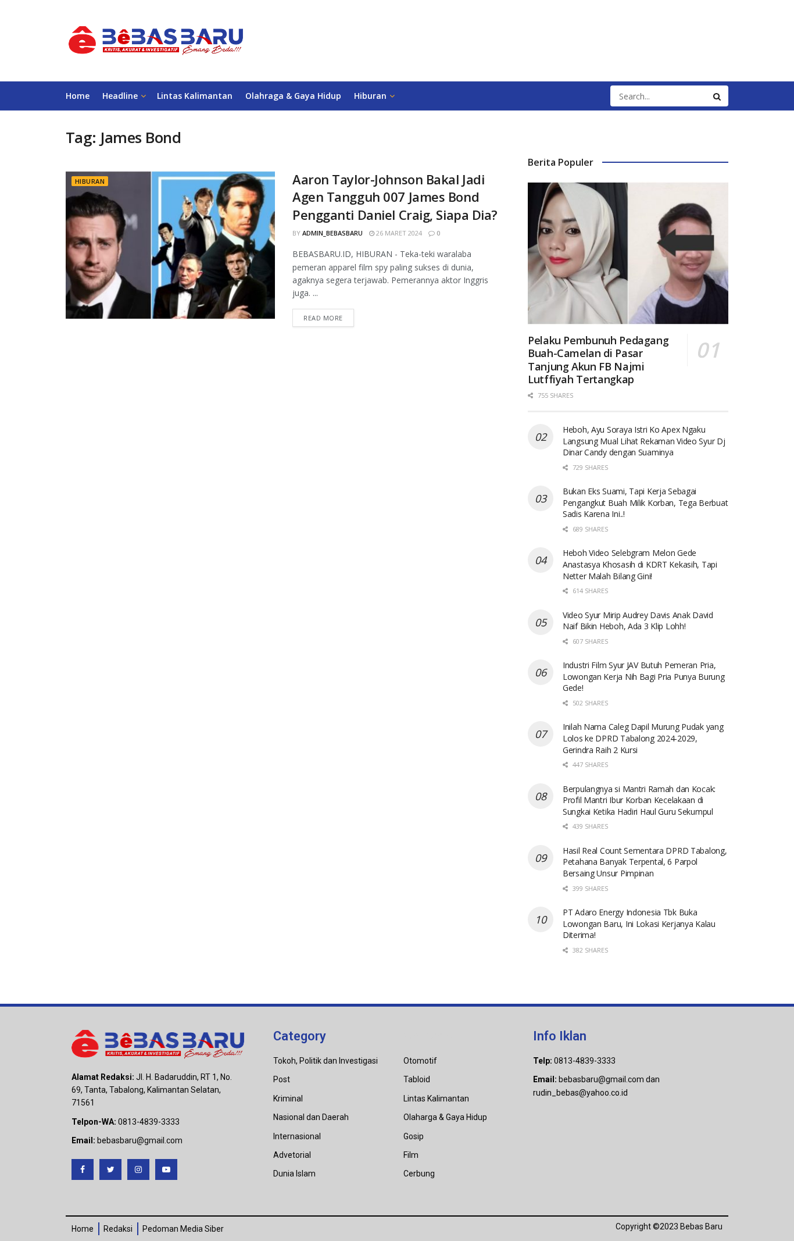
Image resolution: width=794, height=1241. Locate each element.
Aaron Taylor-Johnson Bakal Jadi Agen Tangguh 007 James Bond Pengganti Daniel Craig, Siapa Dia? (395, 197)
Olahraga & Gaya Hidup (293, 95)
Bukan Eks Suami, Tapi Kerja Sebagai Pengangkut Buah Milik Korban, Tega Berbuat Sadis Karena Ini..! (645, 502)
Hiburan (370, 95)
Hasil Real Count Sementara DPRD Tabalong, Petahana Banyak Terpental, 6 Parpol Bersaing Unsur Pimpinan (645, 862)
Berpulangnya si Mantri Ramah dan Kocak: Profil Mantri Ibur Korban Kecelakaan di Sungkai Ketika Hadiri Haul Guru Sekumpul (639, 800)
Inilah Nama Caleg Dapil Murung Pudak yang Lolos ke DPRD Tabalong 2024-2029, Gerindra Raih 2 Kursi (643, 738)
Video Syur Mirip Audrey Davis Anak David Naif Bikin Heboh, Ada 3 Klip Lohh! (638, 620)
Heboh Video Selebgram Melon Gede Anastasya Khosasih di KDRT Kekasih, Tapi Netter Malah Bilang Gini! (640, 564)
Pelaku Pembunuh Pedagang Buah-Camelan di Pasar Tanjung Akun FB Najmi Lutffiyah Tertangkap (598, 360)
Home (78, 95)
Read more (323, 317)
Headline (120, 95)
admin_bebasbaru (332, 233)
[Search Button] (717, 95)
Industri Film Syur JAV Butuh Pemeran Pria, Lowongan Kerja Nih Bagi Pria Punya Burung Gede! (644, 676)
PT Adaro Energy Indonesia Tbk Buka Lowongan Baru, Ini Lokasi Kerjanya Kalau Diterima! (639, 923)
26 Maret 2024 (398, 233)
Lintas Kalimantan (195, 95)
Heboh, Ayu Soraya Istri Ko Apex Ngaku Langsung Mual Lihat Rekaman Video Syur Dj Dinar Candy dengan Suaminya (644, 441)
